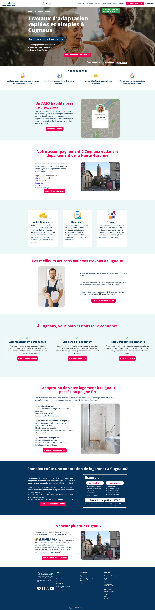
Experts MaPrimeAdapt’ (111, 576)
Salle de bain (80, 3)
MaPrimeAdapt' (106, 3)
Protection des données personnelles (63, 587)
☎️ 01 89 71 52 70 (149, 3)
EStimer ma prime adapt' (135, 3)
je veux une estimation (77, 358)
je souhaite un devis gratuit (54, 450)
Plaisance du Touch (42, 178)
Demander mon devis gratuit (103, 301)
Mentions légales (61, 591)
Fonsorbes (39, 183)
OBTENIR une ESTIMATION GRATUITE (77, 55)
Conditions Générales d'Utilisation (62, 582)
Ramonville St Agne (42, 188)
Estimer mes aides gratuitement (53, 504)
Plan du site (59, 579)
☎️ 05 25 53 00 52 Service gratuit (110, 10)
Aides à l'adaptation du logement (86, 579)
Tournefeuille (40, 180)
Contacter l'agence (54, 129)
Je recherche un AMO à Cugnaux (55, 558)
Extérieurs (97, 3)
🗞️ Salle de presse (109, 579)
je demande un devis (127, 358)
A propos (58, 576)
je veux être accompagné (54, 191)
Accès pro (121, 3)
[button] (114, 3)
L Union (38, 185)
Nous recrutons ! (109, 582)
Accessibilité (89, 3)
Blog (81, 583)
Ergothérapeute (84, 576)
